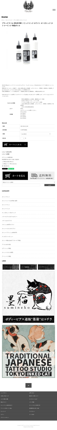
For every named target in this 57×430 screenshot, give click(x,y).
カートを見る (31, 414)
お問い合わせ (31, 392)
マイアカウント (32, 411)
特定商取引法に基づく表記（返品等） (11, 159)
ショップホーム (3, 392)
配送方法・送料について (33, 395)
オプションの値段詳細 (7, 157)
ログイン (2, 414)
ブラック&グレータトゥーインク (20, 20)
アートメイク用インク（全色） (6, 408)
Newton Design (30, 426)
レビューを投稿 (5, 154)
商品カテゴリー (3, 402)
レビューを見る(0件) (7, 151)
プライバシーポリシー (5, 417)
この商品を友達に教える (7, 161)
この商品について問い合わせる (9, 163)
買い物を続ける (5, 166)
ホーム (3, 20)
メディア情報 (31, 402)
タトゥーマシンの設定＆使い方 (6, 405)
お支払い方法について (5, 395)
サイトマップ (3, 411)
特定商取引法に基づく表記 (34, 408)
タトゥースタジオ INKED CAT (34, 405)
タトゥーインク (9, 20)
